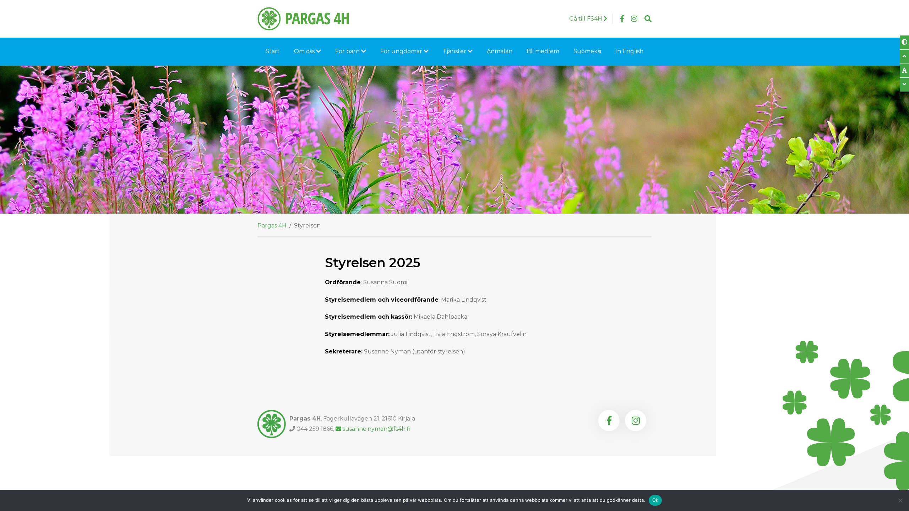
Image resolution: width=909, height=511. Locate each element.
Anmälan (499, 51)
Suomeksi (587, 51)
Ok (655, 500)
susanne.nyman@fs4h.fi (376, 428)
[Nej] (900, 500)
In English (629, 51)
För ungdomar (402, 51)
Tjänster (455, 51)
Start (273, 51)
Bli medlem (543, 51)
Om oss (305, 51)
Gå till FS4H (586, 18)
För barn (348, 51)
